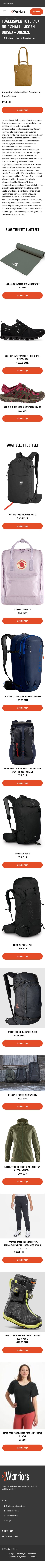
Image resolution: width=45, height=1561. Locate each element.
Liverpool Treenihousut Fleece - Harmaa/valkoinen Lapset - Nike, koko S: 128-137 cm (22, 1245)
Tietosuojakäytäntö (17, 1556)
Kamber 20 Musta (22, 853)
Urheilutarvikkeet (12, 38)
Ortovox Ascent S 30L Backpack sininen (22, 696)
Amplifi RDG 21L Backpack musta (22, 1031)
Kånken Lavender (22, 609)
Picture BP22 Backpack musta (22, 514)
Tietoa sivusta (12, 1515)
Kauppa (36, 11)
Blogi (8, 1520)
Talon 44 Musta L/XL (22, 944)
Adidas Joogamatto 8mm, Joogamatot (23, 284)
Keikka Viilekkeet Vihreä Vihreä (22, 1094)
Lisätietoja (22, 110)
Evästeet (32, 1553)
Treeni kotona (12, 1511)
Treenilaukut (29, 38)
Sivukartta (32, 1556)
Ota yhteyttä (21, 1553)
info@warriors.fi (8, 3)
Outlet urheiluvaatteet (15, 1506)
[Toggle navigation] (5, 11)
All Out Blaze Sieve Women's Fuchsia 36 (22, 407)
